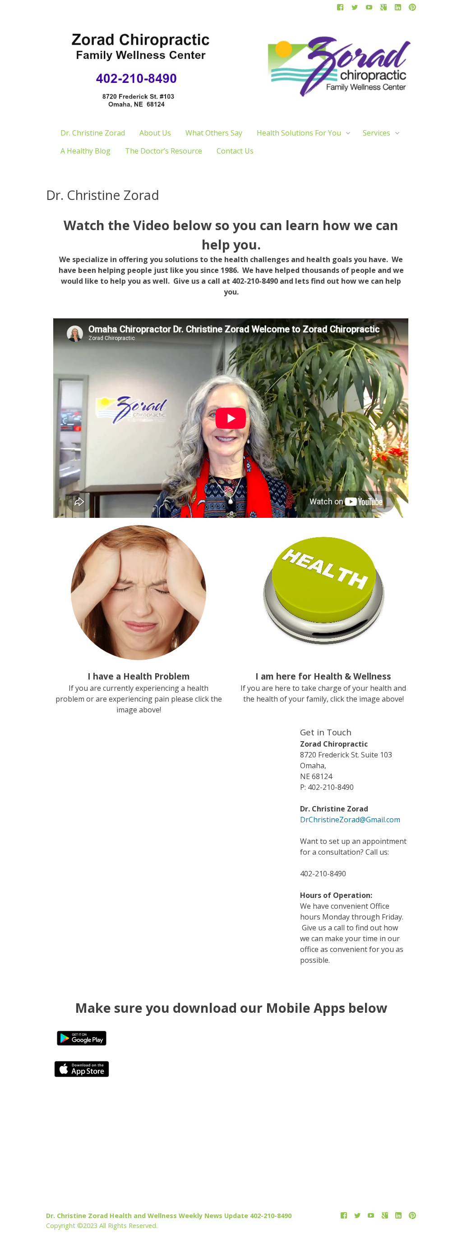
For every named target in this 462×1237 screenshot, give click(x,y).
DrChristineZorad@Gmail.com (350, 820)
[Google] (383, 9)
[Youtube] (369, 9)
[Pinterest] (412, 9)
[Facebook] (340, 9)
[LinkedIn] (398, 9)
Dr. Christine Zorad (92, 133)
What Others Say (213, 133)
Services (376, 133)
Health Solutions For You (299, 133)
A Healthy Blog (85, 151)
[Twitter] (354, 9)
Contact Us (235, 151)
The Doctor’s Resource (163, 151)
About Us (155, 133)
